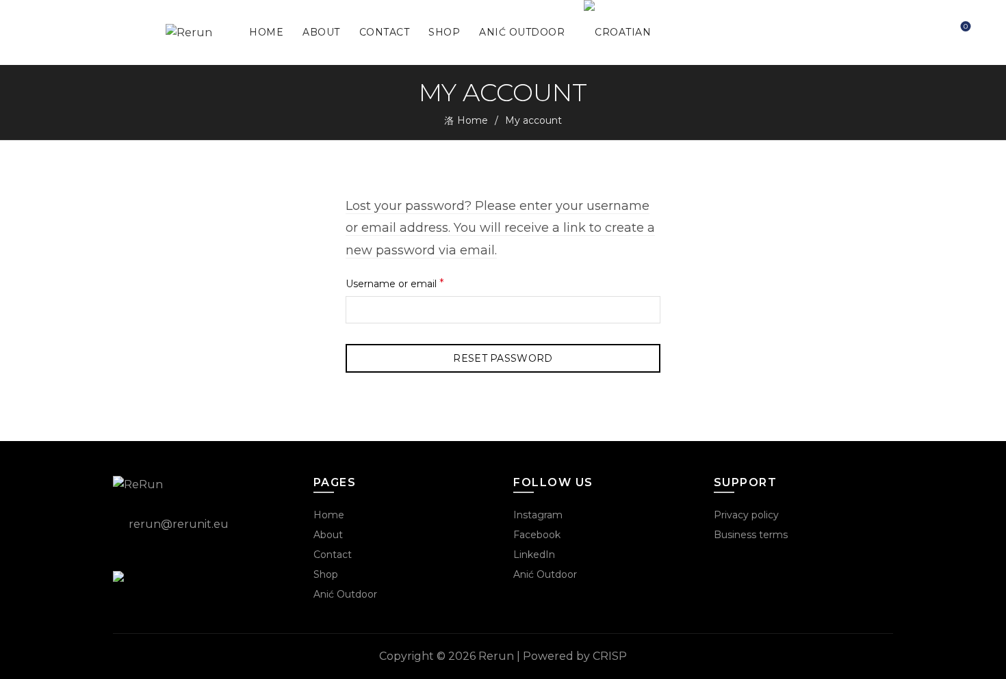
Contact (384, 32)
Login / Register (927, 33)
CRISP (610, 656)
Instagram (538, 515)
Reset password (502, 358)
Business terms (751, 535)
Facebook (536, 535)
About (321, 32)
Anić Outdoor (522, 32)
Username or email (417, 283)
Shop (444, 32)
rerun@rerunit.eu (179, 524)
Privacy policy (746, 515)
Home (266, 32)
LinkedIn (534, 554)
